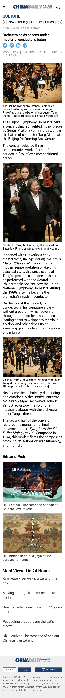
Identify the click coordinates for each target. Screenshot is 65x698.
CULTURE (11, 16)
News (12, 22)
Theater (49, 22)
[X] (11, 45)
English (9, 669)
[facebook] (5, 45)
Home (6, 27)
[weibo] (25, 45)
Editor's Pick (14, 456)
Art (32, 22)
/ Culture (14, 27)
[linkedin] (18, 45)
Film (39, 22)
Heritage (23, 22)
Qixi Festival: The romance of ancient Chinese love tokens (30, 507)
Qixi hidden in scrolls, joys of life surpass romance (27, 558)
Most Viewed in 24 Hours (26, 570)
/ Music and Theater (30, 27)
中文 (58, 7)
